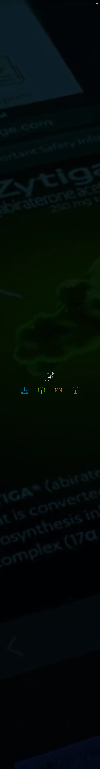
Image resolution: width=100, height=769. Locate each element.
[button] (97, 2)
